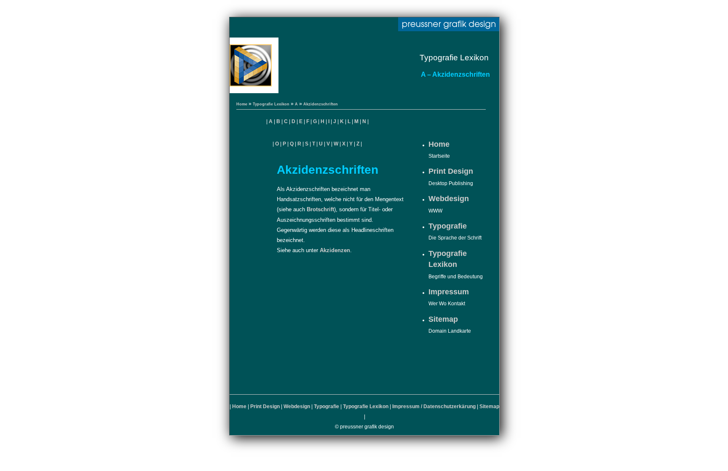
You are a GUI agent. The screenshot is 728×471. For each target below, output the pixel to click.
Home (241, 104)
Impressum (448, 292)
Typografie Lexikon (271, 104)
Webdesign (448, 198)
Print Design (450, 171)
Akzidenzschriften (320, 104)
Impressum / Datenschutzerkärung (434, 406)
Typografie (447, 226)
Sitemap (443, 319)
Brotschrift (320, 209)
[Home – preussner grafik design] (448, 25)
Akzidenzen (335, 250)
